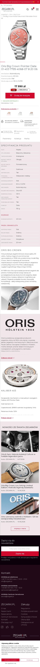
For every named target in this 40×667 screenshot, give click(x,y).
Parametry (7, 139)
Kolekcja (17, 139)
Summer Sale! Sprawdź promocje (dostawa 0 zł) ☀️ (18, 2)
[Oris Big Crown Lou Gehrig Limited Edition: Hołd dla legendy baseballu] (20, 472)
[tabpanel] (20, 40)
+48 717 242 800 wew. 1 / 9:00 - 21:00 (14, 579)
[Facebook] (7, 627)
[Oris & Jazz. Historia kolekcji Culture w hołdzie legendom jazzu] (20, 441)
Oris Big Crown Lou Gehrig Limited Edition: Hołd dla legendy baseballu (17, 486)
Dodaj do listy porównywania (8, 132)
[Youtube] (12, 627)
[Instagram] (2, 627)
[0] (32, 9)
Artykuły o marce (20, 528)
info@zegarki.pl (6, 581)
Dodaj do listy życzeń (33, 132)
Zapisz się (20, 554)
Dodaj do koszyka (22, 95)
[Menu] (37, 9)
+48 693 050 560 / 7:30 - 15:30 (11, 588)
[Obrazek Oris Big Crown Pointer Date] (20, 40)
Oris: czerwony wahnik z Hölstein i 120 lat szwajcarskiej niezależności (19, 518)
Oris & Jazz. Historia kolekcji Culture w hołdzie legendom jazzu (18, 455)
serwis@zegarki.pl (7, 596)
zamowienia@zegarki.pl (9, 590)
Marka (26, 139)
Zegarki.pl (4, 14)
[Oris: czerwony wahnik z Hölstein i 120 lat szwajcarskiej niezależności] (20, 503)
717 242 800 (8, 5)
